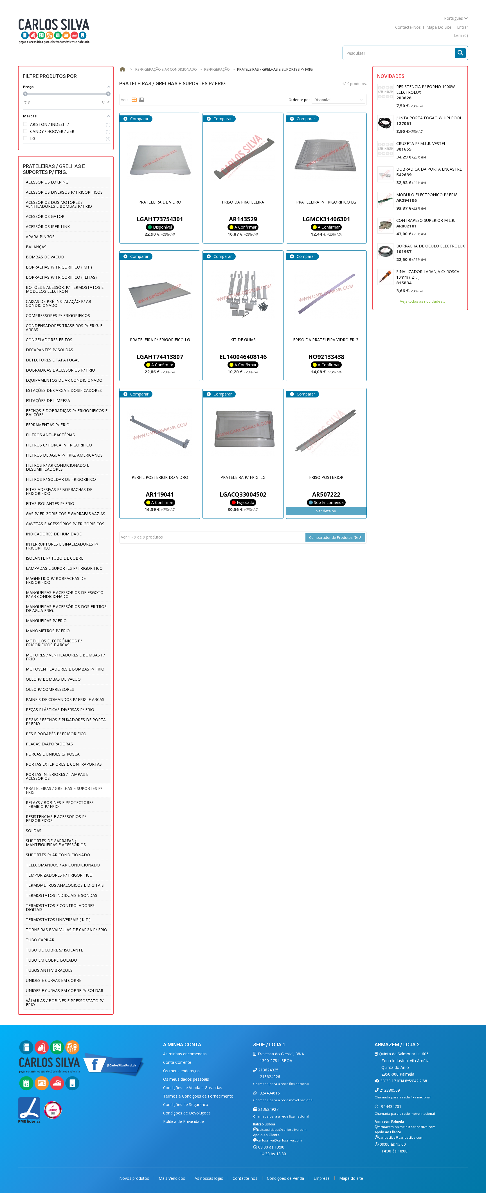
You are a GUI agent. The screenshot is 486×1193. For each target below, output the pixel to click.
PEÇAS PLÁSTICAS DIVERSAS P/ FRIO (60, 709)
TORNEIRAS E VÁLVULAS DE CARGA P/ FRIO (66, 929)
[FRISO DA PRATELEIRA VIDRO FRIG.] (326, 294)
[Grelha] (134, 99)
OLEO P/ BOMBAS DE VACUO (53, 679)
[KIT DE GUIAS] (243, 294)
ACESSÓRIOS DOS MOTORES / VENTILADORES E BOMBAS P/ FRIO (59, 204)
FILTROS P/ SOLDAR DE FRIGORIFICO (61, 479)
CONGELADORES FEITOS (49, 339)
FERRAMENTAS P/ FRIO (47, 424)
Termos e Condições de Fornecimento (198, 1096)
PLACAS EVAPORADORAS (49, 744)
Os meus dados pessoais (186, 1079)
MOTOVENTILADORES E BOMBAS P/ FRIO (65, 669)
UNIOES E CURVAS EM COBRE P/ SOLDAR (64, 990)
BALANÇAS (36, 246)
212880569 (389, 1090)
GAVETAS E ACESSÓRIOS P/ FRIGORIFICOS (65, 523)
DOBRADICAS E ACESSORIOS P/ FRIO (60, 370)
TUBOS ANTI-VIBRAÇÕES (49, 970)
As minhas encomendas (185, 1053)
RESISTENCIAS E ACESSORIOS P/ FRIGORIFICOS (56, 818)
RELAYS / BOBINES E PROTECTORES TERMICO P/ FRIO (60, 804)
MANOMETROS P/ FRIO (48, 630)
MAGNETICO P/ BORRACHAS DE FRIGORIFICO (56, 580)
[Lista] (141, 99)
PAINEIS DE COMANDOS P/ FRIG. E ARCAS (65, 699)
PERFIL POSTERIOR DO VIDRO (160, 477)
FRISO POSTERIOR (326, 477)
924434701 (390, 1106)
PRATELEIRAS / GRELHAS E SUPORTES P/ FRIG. (64, 790)
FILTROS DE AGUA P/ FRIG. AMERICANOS (64, 455)
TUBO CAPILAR (40, 939)
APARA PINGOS (40, 236)
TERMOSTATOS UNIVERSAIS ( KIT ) (58, 919)
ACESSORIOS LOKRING (47, 182)
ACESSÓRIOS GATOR (45, 216)
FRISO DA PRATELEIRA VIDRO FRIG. (326, 339)
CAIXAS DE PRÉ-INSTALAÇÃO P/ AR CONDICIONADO (58, 303)
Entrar (462, 27)
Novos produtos (134, 1178)
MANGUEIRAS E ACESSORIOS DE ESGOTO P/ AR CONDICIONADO (65, 594)
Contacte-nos (245, 1178)
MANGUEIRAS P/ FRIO (46, 620)
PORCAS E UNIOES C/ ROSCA (53, 754)
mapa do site (438, 27)
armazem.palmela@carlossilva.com (407, 1127)
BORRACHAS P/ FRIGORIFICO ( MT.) (59, 267)
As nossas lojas (209, 1178)
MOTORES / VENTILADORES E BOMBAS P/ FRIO (65, 657)
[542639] (385, 174)
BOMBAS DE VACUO (45, 257)
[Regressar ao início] (122, 69)
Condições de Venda (286, 1178)
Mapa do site (351, 1178)
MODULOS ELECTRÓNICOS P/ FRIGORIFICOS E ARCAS (54, 642)
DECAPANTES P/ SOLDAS (49, 349)
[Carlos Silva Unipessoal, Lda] (54, 30)
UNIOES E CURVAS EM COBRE (53, 980)
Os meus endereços (181, 1070)
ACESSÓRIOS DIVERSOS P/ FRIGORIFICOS (64, 192)
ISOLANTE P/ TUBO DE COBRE (54, 558)
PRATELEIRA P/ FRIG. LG (243, 477)
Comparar (138, 118)
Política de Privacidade (183, 1121)
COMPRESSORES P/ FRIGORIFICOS (58, 315)
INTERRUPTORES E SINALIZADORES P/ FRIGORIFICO (62, 546)
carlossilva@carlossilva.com (279, 1140)
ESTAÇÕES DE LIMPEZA (48, 400)
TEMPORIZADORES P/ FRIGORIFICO (59, 875)
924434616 (269, 1093)
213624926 (270, 1076)
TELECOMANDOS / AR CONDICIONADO (63, 865)
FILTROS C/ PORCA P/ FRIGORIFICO (59, 445)
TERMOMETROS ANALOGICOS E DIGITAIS (65, 885)
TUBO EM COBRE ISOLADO (51, 960)
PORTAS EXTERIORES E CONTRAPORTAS (64, 764)
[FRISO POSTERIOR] (326, 432)
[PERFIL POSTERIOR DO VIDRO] (159, 432)
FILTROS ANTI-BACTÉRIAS (50, 434)
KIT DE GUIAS (243, 339)
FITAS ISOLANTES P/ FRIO (50, 503)
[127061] (385, 123)
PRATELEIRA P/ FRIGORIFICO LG (326, 202)
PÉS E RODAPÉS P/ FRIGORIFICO (56, 733)
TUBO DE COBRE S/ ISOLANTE (54, 950)
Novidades (390, 76)
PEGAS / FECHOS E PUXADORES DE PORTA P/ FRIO (66, 721)
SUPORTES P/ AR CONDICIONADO (58, 854)
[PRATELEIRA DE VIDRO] (159, 157)
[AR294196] (385, 200)
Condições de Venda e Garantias (192, 1087)
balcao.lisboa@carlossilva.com (282, 1129)
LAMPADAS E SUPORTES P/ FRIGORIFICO (64, 568)
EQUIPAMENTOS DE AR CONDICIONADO (64, 380)
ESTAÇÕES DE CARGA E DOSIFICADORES (64, 390)
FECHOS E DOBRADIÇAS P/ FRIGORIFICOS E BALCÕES (66, 412)
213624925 (267, 1070)
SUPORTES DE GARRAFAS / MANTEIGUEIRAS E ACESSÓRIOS (56, 842)
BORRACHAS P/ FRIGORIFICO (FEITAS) (61, 277)
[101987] (385, 251)
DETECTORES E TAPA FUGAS (53, 360)
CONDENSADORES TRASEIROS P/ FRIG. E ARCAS (64, 327)
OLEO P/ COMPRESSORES (50, 689)
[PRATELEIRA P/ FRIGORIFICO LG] (326, 157)
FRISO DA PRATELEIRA (243, 202)
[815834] (385, 277)
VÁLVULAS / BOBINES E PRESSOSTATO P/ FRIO (65, 1002)
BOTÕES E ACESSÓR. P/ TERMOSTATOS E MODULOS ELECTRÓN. (65, 289)
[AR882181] (385, 226)
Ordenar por (299, 99)
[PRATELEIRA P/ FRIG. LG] (243, 432)
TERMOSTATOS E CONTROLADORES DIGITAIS (60, 907)
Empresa (322, 1178)
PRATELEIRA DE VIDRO (159, 202)
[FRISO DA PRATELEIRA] (243, 157)
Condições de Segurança (185, 1104)
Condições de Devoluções (187, 1113)
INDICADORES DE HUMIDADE (54, 534)
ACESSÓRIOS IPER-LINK (48, 226)
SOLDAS (33, 830)
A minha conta (182, 1044)
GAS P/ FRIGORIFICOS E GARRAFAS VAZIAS (65, 513)
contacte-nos (408, 27)
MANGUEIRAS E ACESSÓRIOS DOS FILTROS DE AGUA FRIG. (66, 608)
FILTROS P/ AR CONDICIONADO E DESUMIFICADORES (57, 467)
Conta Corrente (177, 1062)
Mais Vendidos (172, 1178)
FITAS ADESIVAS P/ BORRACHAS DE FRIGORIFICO (59, 491)
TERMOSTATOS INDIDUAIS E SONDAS (61, 895)
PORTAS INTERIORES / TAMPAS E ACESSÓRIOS (57, 776)
